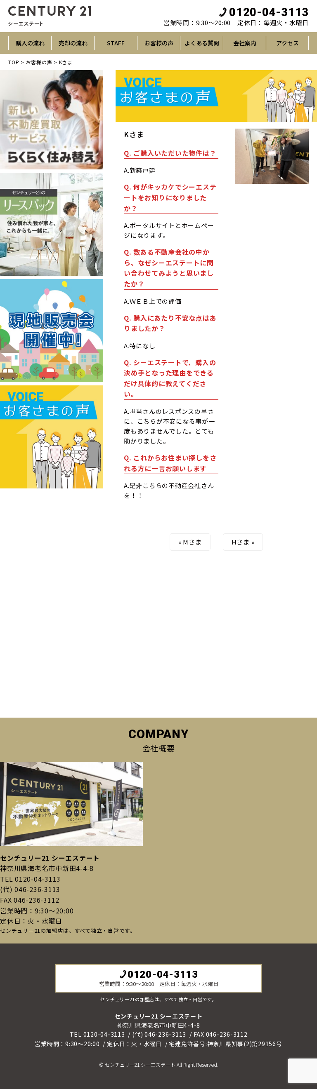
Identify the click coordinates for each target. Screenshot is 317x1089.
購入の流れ (30, 43)
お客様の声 (158, 43)
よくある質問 (202, 43)
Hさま (241, 541)
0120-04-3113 (269, 12)
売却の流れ (73, 43)
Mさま (192, 541)
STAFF (116, 43)
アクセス (287, 43)
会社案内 (244, 43)
